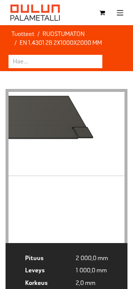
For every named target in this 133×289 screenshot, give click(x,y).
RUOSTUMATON (63, 33)
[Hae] (114, 61)
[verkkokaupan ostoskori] (102, 12)
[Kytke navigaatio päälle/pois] (120, 12)
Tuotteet (22, 33)
